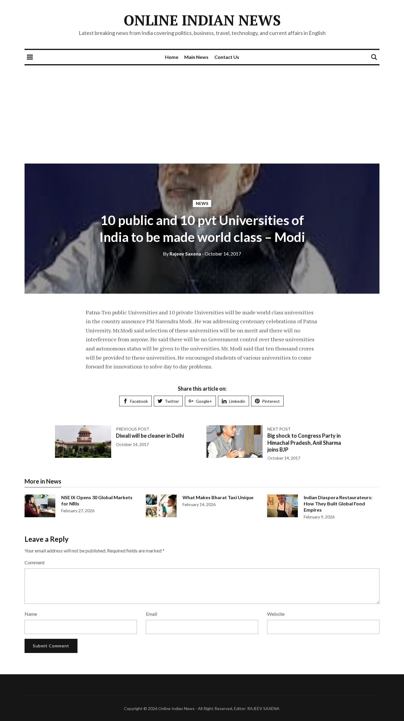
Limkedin (237, 401)
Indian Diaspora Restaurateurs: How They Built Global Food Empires (338, 503)
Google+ (204, 401)
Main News (196, 57)
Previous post (132, 428)
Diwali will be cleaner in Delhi (150, 435)
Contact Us (226, 57)
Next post (279, 428)
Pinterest (271, 401)
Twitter (172, 401)
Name (31, 614)
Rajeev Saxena (182, 253)
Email (151, 614)
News (202, 203)
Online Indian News (202, 20)
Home (171, 57)
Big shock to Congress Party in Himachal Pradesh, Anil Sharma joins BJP (304, 442)
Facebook (139, 401)
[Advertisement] (202, 109)
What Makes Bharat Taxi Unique (217, 497)
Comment (35, 562)
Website (276, 614)
